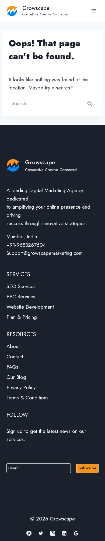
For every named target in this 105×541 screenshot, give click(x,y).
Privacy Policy (21, 387)
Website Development (30, 306)
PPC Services (20, 296)
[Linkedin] (64, 533)
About (13, 346)
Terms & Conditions (27, 397)
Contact (14, 356)
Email (14, 467)
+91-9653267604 (26, 245)
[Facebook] (29, 533)
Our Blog (16, 377)
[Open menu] (94, 10)
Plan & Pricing (21, 317)
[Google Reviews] (76, 533)
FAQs (12, 366)
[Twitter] (41, 533)
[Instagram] (52, 533)
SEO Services (21, 286)
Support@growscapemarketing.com (44, 253)
